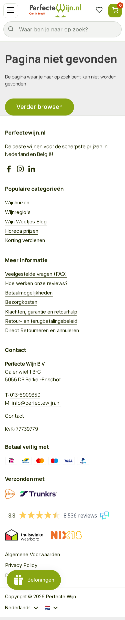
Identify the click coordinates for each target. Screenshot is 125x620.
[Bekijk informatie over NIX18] (66, 535)
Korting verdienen (25, 240)
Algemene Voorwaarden (32, 554)
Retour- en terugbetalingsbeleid (41, 321)
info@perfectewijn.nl (36, 402)
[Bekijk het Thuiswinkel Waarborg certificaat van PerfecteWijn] (24, 535)
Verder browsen (39, 106)
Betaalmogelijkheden (29, 292)
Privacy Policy (21, 565)
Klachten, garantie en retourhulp (41, 311)
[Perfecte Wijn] (55, 10)
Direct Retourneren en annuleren (42, 330)
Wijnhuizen (17, 202)
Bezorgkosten (21, 302)
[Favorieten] (99, 10)
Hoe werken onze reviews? (36, 283)
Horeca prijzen (21, 231)
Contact (14, 415)
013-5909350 (25, 394)
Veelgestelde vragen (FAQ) (36, 274)
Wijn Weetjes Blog (26, 221)
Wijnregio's (18, 212)
